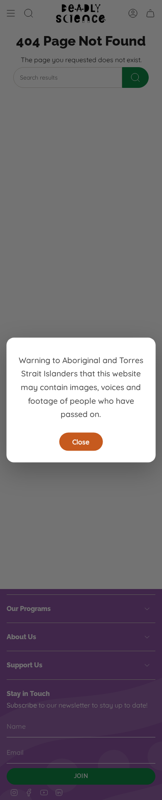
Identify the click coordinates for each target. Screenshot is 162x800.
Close (80, 441)
